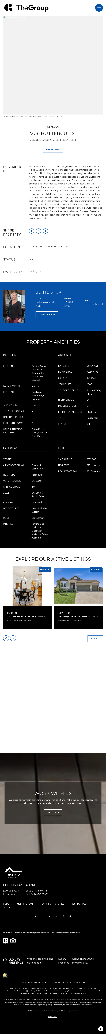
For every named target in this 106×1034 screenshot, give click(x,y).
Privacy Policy (80, 962)
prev (6, 638)
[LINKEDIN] (49, 916)
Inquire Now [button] (53, 149)
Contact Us (9, 907)
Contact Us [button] (53, 812)
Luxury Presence (63, 960)
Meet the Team (25, 904)
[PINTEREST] (70, 916)
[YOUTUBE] (56, 916)
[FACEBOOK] (35, 916)
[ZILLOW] (63, 916)
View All (95, 638)
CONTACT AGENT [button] (47, 314)
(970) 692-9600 (69, 304)
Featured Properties (52, 904)
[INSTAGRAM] (42, 916)
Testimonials (79, 904)
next (13, 638)
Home (6, 904)
